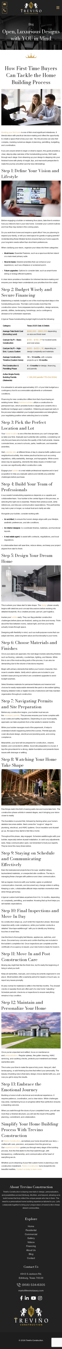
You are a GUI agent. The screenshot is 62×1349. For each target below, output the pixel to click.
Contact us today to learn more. (29, 1169)
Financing (31, 1246)
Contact (31, 1258)
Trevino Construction (11, 1141)
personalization (11, 1055)
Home (31, 1226)
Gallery (31, 1238)
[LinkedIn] (27, 1298)
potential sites (10, 452)
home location (11, 434)
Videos (31, 1242)
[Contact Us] (4, 4)
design (44, 605)
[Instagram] (40, 1298)
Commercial (31, 1234)
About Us (31, 1250)
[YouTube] (33, 1298)
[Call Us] (4, 10)
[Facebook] (21, 1298)
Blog (31, 1254)
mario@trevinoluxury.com (31, 1291)
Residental (31, 1230)
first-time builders (26, 402)
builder (15, 471)
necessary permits (12, 715)
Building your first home (11, 132)
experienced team (12, 1147)
